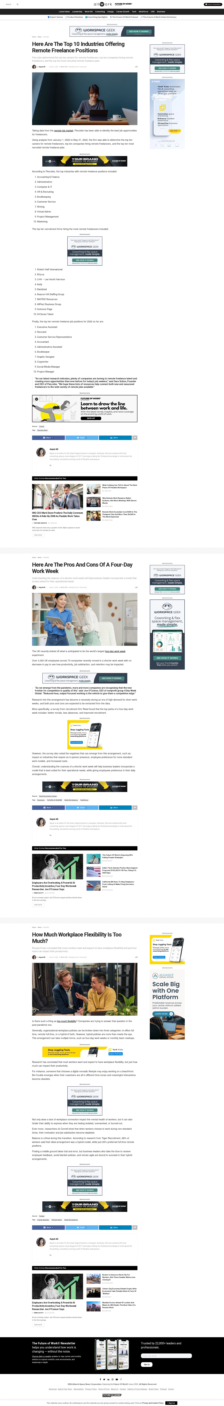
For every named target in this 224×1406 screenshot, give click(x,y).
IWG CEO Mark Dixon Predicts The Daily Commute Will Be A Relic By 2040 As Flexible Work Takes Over (57, 516)
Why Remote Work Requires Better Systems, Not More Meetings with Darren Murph (119, 500)
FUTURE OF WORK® (54, 800)
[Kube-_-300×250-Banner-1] (84, 734)
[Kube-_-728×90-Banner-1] (84, 1051)
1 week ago (53, 523)
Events (171, 1389)
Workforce (143, 12)
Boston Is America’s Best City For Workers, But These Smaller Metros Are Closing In (118, 1277)
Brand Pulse (154, 1389)
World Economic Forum (48, 796)
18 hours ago (108, 876)
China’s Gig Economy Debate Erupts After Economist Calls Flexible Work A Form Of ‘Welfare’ (119, 1291)
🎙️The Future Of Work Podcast (124, 17)
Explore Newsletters (214, 4)
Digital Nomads (43, 1220)
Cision (41, 426)
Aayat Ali (42, 67)
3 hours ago (107, 861)
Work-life (89, 12)
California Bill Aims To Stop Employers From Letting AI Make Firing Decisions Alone (118, 884)
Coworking (100, 12)
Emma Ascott (39, 893)
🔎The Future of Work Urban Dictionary (158, 17)
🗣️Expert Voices (55, 17)
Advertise (53, 1389)
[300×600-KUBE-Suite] (167, 114)
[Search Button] (17, 4)
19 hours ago (108, 890)
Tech (134, 12)
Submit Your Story (65, 1389)
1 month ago (108, 506)
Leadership (77, 12)
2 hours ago (50, 893)
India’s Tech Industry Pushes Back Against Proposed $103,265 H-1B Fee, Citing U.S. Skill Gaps (119, 870)
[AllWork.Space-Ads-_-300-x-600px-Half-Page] (167, 1004)
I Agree (171, 1403)
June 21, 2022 (53, 67)
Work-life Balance (71, 800)
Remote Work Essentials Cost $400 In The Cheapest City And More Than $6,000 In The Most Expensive (119, 514)
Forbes (41, 1216)
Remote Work (42, 430)
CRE (153, 12)
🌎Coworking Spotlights (96, 17)
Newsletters (79, 1389)
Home (34, 37)
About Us (114, 1389)
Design (110, 12)
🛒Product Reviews (74, 17)
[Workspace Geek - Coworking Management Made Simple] (112, 31)
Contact (123, 1389)
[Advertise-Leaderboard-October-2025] (84, 161)
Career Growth (122, 12)
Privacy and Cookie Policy (152, 1403)
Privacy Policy (91, 1389)
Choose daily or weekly (41, 1356)
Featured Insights (40, 523)
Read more (38, 535)
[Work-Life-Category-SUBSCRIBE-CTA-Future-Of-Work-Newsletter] (84, 408)
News (39, 37)
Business (161, 12)
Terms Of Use (104, 1389)
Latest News (64, 12)
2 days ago (107, 1297)
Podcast (163, 1389)
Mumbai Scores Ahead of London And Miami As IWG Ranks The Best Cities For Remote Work (119, 1305)
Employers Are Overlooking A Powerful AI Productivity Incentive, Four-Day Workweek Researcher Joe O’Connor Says (54, 886)
